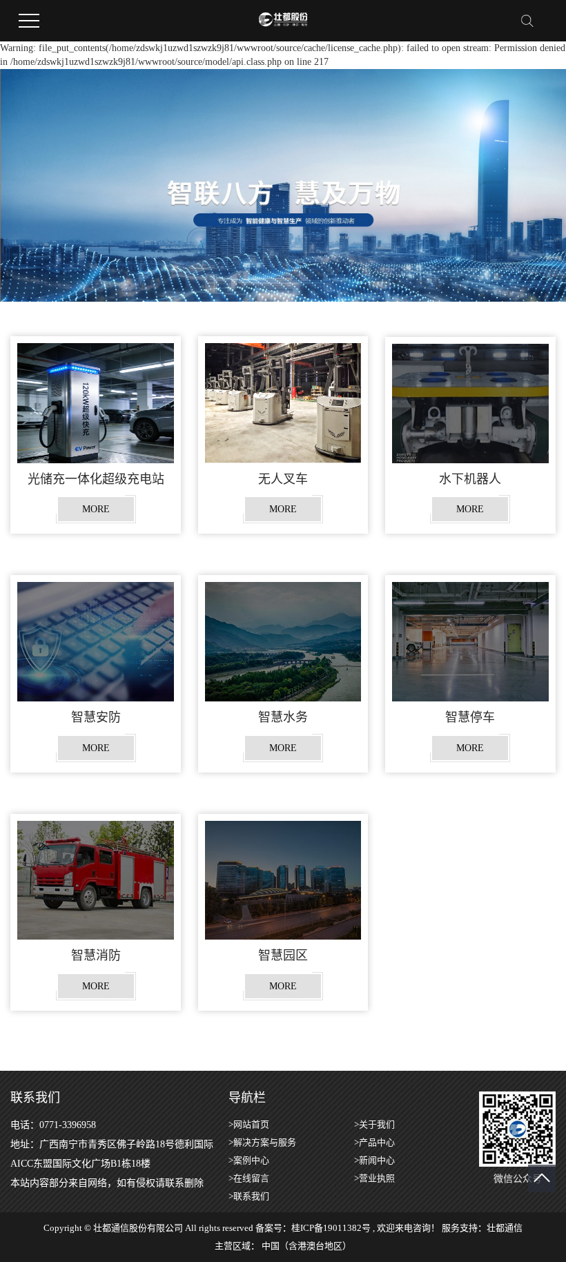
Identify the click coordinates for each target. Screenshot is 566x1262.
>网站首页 (248, 1124)
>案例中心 (248, 1160)
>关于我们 (374, 1124)
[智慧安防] (95, 641)
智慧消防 (96, 955)
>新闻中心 (374, 1160)
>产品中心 (374, 1142)
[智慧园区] (283, 880)
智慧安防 (96, 717)
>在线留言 (248, 1178)
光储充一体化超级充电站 (96, 479)
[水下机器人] (470, 403)
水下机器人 (470, 479)
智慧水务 (283, 717)
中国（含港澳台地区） (306, 1246)
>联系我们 (248, 1196)
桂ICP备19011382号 (331, 1228)
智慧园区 (283, 955)
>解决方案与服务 (262, 1142)
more (96, 509)
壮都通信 (505, 1228)
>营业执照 (374, 1178)
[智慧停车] (470, 641)
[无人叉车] (283, 403)
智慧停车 (470, 717)
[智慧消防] (95, 880)
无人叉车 (283, 479)
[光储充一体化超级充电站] (95, 403)
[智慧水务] (283, 641)
